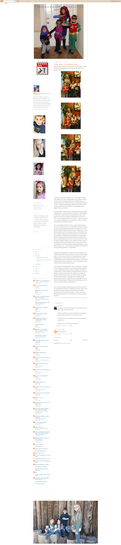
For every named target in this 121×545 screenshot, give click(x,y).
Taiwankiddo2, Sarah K (40, 451)
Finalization (37, 349)
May (37, 256)
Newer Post (56, 340)
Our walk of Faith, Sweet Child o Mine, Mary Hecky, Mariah (42, 432)
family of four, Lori (39, 427)
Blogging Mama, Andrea (41, 335)
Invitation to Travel (37, 209)
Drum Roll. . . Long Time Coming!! (42, 360)
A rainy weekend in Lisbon (40, 336)
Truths (36, 399)
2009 (36, 269)
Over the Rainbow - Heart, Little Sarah (42, 475)
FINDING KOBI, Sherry (40, 352)
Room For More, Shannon (41, 466)
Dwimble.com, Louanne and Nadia (41, 290)
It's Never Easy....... (39, 405)
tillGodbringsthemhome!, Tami (42, 302)
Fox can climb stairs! (39, 423)
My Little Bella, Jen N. (40, 382)
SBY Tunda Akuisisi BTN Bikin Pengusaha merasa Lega (41, 331)
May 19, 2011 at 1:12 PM (65, 325)
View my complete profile (40, 109)
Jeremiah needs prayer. (39, 303)
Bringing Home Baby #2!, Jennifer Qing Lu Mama (41, 318)
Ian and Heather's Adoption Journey (41, 308)
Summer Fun (37, 394)
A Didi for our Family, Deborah (42, 280)
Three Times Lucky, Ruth (41, 313)
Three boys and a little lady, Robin (41, 346)
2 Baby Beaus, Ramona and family (41, 364)
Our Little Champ (38, 366)
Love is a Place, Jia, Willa (41, 285)
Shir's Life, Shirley (39, 324)
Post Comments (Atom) (65, 343)
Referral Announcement (38, 205)
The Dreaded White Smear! (42, 257)
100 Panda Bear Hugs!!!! (40, 434)
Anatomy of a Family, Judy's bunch (41, 376)
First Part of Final (37, 207)
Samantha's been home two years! (41, 428)
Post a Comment (57, 337)
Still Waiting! (37, 383)
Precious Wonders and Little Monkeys (61, 8)
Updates (36, 325)
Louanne (60, 329)
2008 (36, 271)
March (38, 264)
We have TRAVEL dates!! (40, 389)
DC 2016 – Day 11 (39, 292)
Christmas (37, 286)
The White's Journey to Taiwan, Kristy (42, 357)
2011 (36, 254)
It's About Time (38, 372)
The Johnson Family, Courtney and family (42, 416)
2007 (36, 273)
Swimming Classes (39, 440)
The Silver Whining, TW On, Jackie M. (41, 469)
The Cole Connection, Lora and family (42, 455)
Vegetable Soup (38, 314)
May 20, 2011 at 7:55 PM (65, 334)
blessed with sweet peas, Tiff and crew (42, 370)
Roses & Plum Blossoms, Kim (42, 464)
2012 (36, 252)
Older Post (85, 340)
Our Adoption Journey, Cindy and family (42, 340)
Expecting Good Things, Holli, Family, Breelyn (42, 478)
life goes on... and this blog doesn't (42, 299)
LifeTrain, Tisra (39, 397)
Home (71, 340)
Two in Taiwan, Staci (40, 483)
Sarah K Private (39, 446)
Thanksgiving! (38, 321)
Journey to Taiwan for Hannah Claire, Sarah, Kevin (42, 297)
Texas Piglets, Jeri (39, 453)
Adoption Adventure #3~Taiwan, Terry (42, 387)
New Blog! (37, 343)
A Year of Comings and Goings (41, 282)
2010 (36, 267)
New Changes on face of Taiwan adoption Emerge (41, 412)
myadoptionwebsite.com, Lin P (42, 458)
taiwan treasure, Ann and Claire (42, 393)
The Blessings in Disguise (40, 418)
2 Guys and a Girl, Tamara (41, 448)
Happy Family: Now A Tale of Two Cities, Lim (42, 438)
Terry (59, 305)
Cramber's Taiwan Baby (40, 422)
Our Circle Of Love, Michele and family (42, 461)
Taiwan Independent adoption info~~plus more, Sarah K (42, 409)
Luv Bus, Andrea (39, 444)
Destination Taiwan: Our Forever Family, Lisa (42, 403)
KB (36, 472)
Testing (36, 310)
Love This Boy (38, 378)
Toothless (37, 353)
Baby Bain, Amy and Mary (41, 329)
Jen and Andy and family (41, 481)
